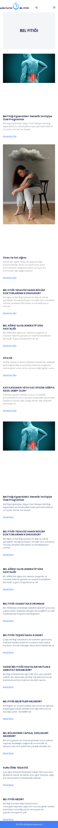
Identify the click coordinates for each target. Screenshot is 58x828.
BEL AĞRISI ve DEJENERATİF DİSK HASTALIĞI (23, 327)
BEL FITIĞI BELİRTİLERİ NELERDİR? (22, 701)
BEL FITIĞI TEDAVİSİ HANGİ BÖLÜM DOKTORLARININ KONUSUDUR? (24, 291)
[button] (36, 7)
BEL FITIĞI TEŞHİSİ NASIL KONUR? (23, 635)
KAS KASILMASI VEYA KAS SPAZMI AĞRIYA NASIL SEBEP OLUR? (29, 389)
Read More (8, 517)
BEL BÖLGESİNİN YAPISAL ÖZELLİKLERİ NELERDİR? (25, 734)
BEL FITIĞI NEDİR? (13, 799)
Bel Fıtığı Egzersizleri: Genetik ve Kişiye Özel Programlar (27, 117)
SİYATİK (8, 358)
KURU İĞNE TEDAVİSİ (15, 767)
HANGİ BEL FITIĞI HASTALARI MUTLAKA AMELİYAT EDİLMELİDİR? (26, 668)
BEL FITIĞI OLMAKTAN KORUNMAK (24, 603)
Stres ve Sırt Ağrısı (14, 257)
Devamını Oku (9, 136)
